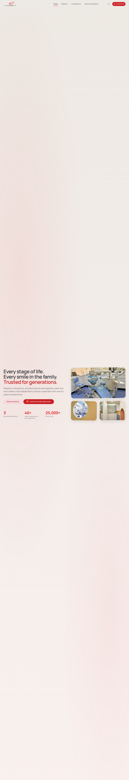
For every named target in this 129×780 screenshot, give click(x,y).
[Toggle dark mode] (109, 4)
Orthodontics (76, 4)
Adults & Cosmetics (91, 4)
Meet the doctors (13, 402)
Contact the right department (40, 402)
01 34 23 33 (120, 4)
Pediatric (64, 4)
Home (56, 4)
